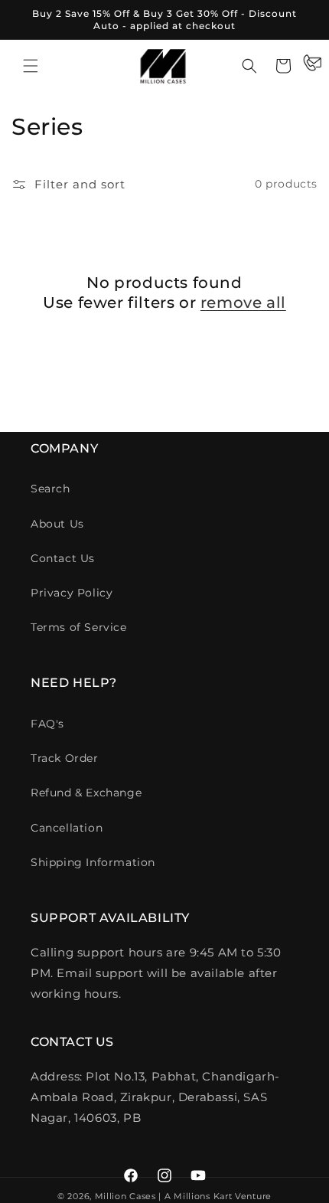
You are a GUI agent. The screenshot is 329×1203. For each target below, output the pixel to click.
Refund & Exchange (86, 792)
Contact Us (63, 558)
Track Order (65, 758)
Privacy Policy (71, 593)
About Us (57, 524)
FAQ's (47, 724)
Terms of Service (79, 627)
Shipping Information (93, 862)
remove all (243, 302)
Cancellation (67, 828)
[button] (30, 66)
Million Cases (125, 1196)
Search (50, 488)
